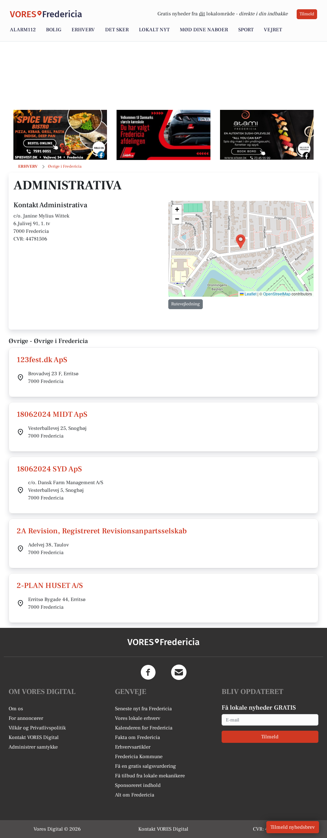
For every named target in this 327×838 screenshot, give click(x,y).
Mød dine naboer (204, 30)
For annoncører (26, 718)
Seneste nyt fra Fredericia (143, 708)
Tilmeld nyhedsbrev (292, 827)
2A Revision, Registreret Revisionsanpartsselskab (102, 531)
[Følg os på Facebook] (148, 672)
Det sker (117, 30)
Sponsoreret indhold (138, 785)
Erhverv (83, 30)
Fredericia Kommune (139, 756)
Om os (16, 708)
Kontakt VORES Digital (34, 737)
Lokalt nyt (154, 30)
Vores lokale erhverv (137, 718)
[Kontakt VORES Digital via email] (178, 672)
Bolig (53, 30)
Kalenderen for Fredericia (143, 728)
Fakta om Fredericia (137, 737)
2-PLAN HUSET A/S (50, 585)
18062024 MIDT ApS (52, 414)
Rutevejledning (185, 304)
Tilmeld (307, 14)
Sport (246, 30)
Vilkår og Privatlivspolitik (37, 728)
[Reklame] (60, 134)
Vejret (273, 30)
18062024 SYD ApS (49, 469)
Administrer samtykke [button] (33, 747)
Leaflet (250, 293)
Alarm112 (23, 30)
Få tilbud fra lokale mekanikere (150, 776)
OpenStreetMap (277, 293)
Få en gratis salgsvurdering (145, 766)
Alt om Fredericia (134, 795)
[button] (240, 241)
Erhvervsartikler (132, 747)
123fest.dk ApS (42, 360)
